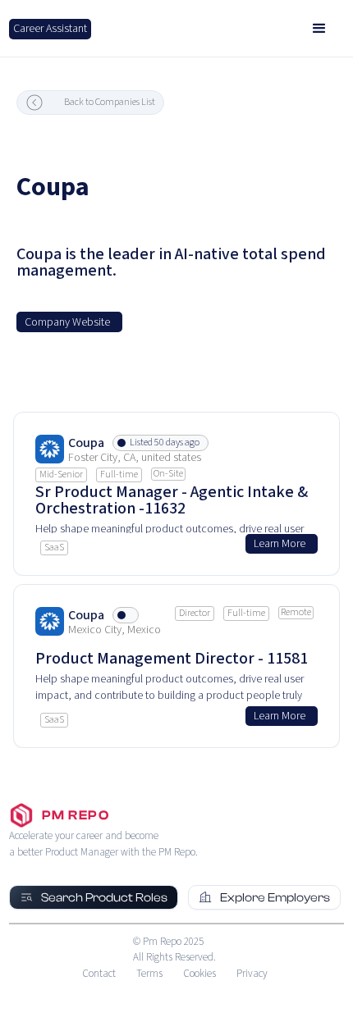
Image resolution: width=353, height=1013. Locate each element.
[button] (319, 28)
